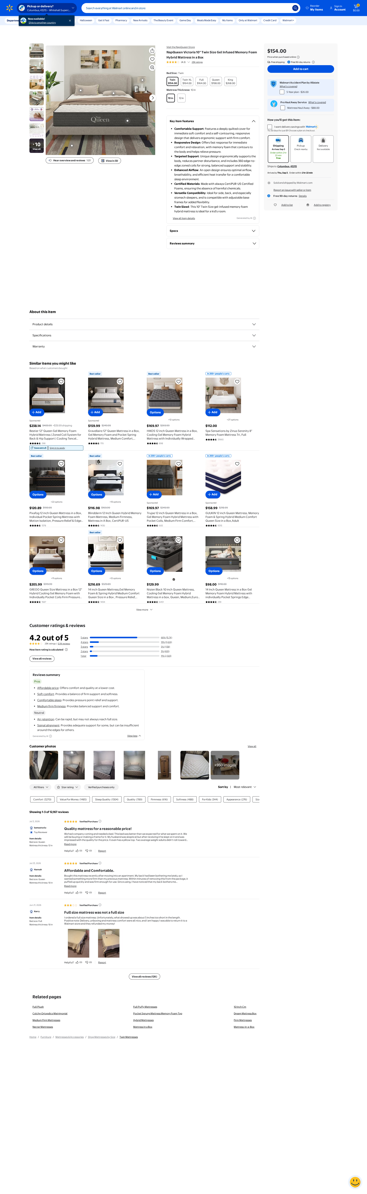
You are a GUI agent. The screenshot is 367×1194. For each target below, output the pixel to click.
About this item (42, 312)
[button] (314, 8)
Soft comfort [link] (45, 694)
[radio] (172, 81)
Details (303, 195)
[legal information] (298, 57)
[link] (56, 447)
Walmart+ (288, 20)
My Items (227, 20)
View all (252, 746)
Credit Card (269, 20)
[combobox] (190, 8)
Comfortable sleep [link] (49, 700)
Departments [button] (15, 20)
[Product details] (254, 324)
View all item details (184, 218)
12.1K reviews (64, 643)
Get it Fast (103, 20)
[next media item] (152, 97)
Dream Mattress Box (245, 1013)
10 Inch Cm (240, 1006)
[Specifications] (254, 335)
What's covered (288, 86)
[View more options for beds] (127, 121)
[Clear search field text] (286, 8)
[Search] (295, 8)
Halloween (86, 20)
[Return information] (312, 62)
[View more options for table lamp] (142, 80)
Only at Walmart (248, 20)
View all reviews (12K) (144, 976)
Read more (70, 844)
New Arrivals (140, 20)
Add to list (287, 204)
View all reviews (41, 658)
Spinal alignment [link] (48, 725)
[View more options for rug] (72, 145)
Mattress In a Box (142, 1026)
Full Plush (38, 1006)
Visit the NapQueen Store (180, 47)
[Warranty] (254, 346)
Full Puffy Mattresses (145, 1006)
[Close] (70, 20)
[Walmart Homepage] (10, 8)
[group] (184, 62)
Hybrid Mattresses (143, 1020)
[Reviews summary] (188, 62)
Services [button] (38, 20)
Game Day (185, 20)
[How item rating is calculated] (66, 649)
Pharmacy (121, 20)
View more (142, 609)
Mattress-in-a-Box (244, 1026)
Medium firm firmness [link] (51, 706)
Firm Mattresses (243, 1020)
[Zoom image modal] (152, 67)
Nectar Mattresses (42, 1026)
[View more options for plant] (49, 83)
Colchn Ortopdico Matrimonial (49, 1013)
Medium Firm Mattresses (46, 1020)
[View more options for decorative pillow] (113, 93)
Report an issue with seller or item (292, 189)
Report (102, 850)
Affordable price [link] (47, 688)
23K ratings (197, 62)
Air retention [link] (45, 719)
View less (132, 735)
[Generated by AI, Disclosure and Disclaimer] (254, 218)
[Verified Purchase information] (99, 821)
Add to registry (322, 204)
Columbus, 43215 (287, 166)
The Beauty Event (163, 20)
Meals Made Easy (206, 20)
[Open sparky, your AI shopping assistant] (355, 1182)
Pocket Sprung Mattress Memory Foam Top (157, 1013)
